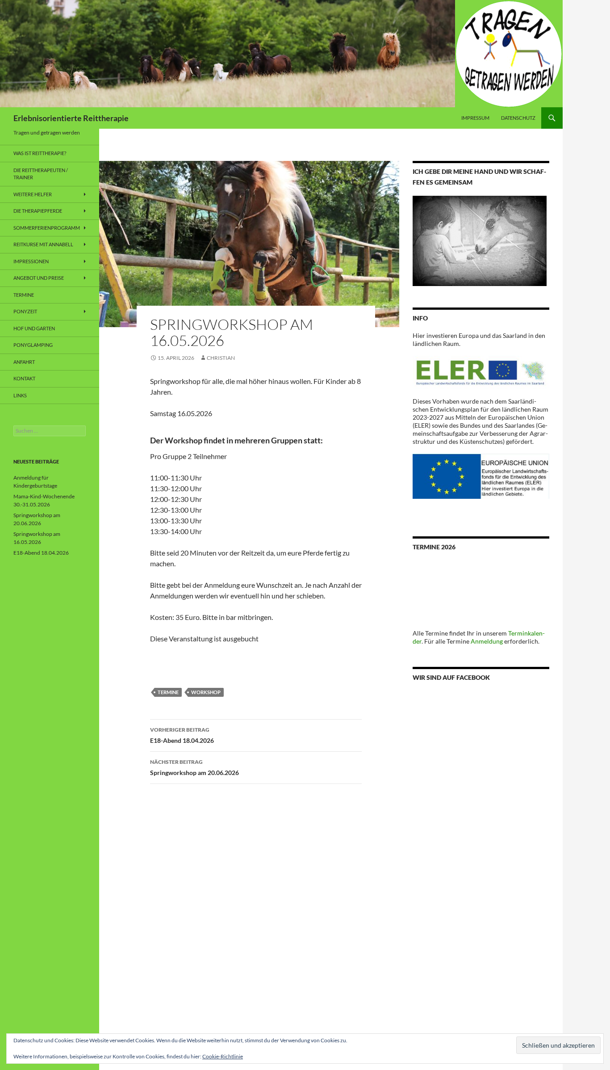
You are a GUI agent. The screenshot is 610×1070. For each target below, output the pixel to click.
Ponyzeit (25, 311)
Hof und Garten (34, 328)
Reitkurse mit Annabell (43, 244)
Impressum (475, 118)
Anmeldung (487, 641)
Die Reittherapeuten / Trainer (40, 174)
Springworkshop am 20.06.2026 (194, 767)
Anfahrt (24, 362)
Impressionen (31, 261)
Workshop (206, 692)
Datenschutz (518, 118)
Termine (168, 692)
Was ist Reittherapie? (39, 153)
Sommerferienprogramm (46, 228)
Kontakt (24, 378)
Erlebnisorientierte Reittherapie (71, 118)
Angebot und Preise (38, 278)
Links (20, 395)
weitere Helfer (32, 194)
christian (221, 357)
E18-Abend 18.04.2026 (182, 735)
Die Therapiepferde (37, 211)
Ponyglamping (33, 345)
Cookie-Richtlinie (222, 1056)
